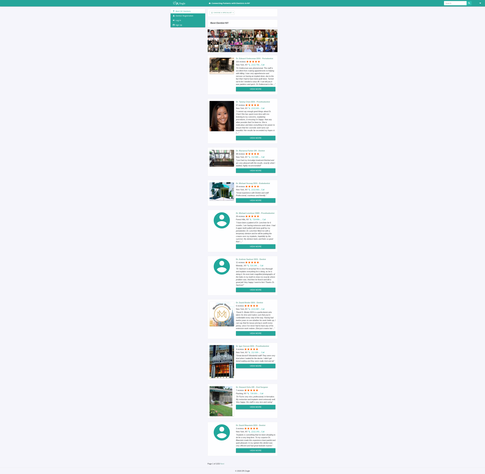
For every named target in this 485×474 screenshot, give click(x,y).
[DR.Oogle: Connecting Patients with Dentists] (188, 3)
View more (256, 89)
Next (222, 464)
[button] (479, 3)
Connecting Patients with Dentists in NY (231, 3)
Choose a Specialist (222, 12)
